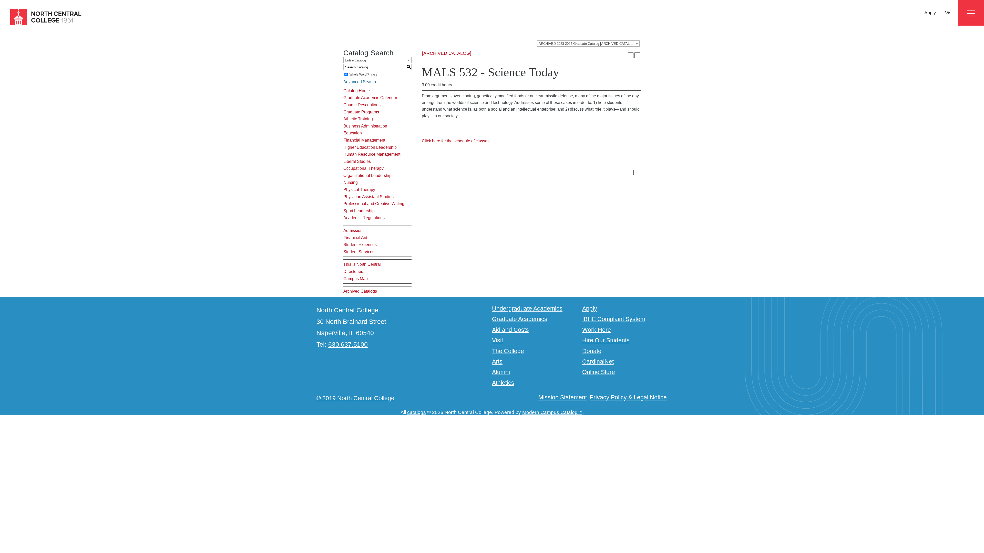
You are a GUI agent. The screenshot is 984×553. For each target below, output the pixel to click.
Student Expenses (360, 244)
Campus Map (355, 278)
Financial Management (364, 140)
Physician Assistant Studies (368, 197)
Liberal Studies (357, 161)
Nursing (350, 182)
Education (352, 133)
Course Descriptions (362, 105)
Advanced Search (359, 82)
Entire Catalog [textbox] (355, 60)
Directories (353, 271)
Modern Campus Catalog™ (552, 412)
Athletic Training (358, 119)
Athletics (503, 382)
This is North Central (362, 264)
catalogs (416, 412)
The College (508, 351)
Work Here (596, 329)
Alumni (501, 372)
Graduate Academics (519, 319)
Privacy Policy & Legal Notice (628, 397)
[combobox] (588, 43)
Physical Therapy (359, 189)
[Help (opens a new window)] (637, 55)
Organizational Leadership (367, 175)
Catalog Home (356, 91)
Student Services (358, 252)
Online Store (598, 372)
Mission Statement (562, 397)
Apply (930, 12)
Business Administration (365, 126)
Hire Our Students (606, 340)
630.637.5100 (348, 344)
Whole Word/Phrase (363, 74)
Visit (949, 12)
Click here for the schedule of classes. (456, 141)
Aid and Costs (510, 329)
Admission (353, 230)
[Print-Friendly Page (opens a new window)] (630, 55)
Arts (497, 361)
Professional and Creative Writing (373, 203)
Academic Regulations (364, 218)
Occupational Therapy (363, 168)
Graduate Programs (361, 112)
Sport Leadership (359, 211)
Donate (591, 351)
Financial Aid (355, 238)
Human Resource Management (371, 154)
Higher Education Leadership (370, 147)
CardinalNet (598, 361)
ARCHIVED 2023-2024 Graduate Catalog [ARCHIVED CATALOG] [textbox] (587, 44)
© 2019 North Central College (355, 398)
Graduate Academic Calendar (370, 97)
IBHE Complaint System (613, 319)
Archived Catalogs (360, 291)
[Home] (41, 17)
